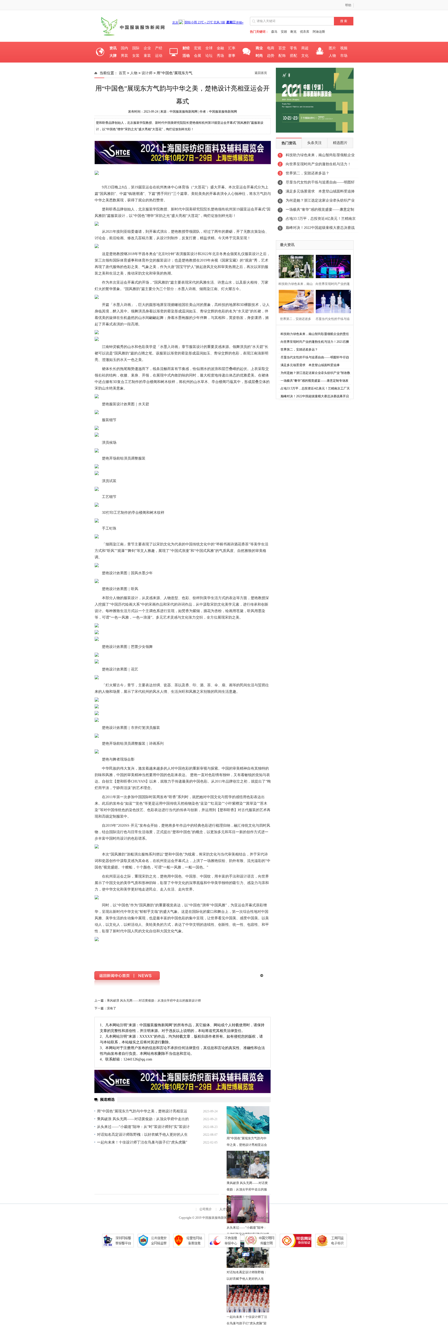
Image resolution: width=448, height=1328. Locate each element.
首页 (122, 73)
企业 (147, 48)
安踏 (284, 31)
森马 (274, 31)
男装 (124, 56)
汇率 (231, 48)
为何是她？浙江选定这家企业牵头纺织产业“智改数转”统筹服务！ (320, 201)
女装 (135, 56)
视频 (343, 48)
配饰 (282, 56)
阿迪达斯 (319, 31)
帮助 (348, 5)
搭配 (293, 56)
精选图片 (340, 143)
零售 (293, 48)
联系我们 (245, 1209)
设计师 (147, 73)
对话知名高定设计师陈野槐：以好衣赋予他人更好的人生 (142, 1135)
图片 (332, 48)
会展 (197, 56)
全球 (209, 48)
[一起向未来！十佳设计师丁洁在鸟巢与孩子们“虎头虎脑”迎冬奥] (248, 1298)
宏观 (197, 48)
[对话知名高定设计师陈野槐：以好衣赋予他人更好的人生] (248, 1254)
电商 (270, 48)
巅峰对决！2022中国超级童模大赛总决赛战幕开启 (320, 229)
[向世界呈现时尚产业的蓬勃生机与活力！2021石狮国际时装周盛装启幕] (331, 266)
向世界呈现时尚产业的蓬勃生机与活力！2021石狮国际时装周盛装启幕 (318, 165)
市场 (343, 56)
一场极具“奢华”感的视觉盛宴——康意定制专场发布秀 (320, 211)
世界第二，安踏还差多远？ (307, 173)
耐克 (293, 31)
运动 (158, 56)
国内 (124, 48)
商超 (305, 48)
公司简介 (205, 1209)
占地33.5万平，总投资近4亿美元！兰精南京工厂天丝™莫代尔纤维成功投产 (321, 220)
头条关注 (314, 143)
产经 (158, 48)
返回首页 (261, 73)
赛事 (231, 56)
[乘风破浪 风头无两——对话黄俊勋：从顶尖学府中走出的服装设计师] (248, 1165)
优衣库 (304, 31)
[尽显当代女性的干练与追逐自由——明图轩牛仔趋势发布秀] (331, 301)
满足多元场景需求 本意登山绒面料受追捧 (320, 191)
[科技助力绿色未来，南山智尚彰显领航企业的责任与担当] (294, 266)
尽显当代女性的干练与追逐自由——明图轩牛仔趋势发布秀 (320, 183)
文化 (305, 56)
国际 (135, 48)
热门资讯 (289, 143)
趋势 (270, 56)
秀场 (220, 56)
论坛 (209, 56)
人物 (332, 56)
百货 (282, 48)
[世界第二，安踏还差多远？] (294, 301)
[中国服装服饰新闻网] (131, 36)
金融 (220, 48)
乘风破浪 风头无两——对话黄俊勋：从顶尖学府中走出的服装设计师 (154, 1000)
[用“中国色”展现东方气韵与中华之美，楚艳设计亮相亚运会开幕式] (248, 1120)
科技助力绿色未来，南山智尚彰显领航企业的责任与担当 (320, 156)
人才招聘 (225, 1209)
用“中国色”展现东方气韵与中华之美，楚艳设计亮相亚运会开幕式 (247, 1145)
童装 (147, 56)
